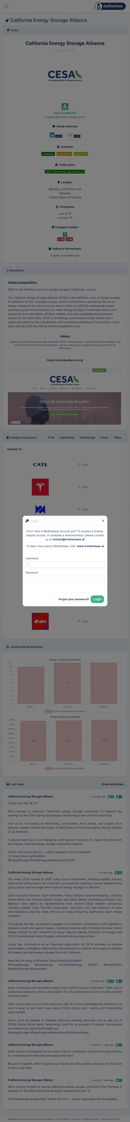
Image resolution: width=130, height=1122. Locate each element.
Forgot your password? (74, 599)
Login (97, 599)
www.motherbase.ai (90, 546)
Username (31, 558)
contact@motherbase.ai (68, 539)
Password (31, 572)
